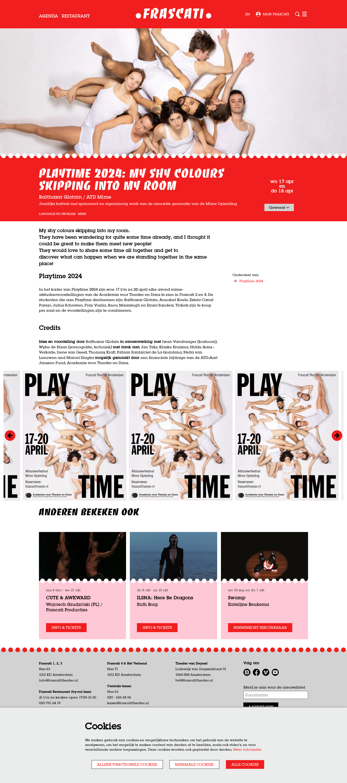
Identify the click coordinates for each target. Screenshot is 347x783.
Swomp (236, 597)
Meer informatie (247, 749)
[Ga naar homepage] (174, 14)
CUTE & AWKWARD (68, 597)
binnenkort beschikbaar (260, 627)
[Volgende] (337, 435)
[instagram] (246, 672)
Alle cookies (245, 764)
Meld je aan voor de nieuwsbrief (274, 687)
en (247, 14)
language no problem (57, 214)
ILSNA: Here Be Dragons (165, 597)
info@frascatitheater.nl (58, 680)
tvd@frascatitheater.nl (194, 680)
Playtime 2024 (251, 281)
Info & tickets (66, 627)
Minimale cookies (194, 764)
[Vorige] (10, 435)
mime (82, 214)
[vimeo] (265, 672)
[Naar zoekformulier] (297, 14)
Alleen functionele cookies (127, 764)
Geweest (277, 207)
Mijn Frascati (276, 14)
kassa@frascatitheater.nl (128, 703)
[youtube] (275, 672)
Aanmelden (260, 706)
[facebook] (256, 672)
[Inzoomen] (131, 498)
